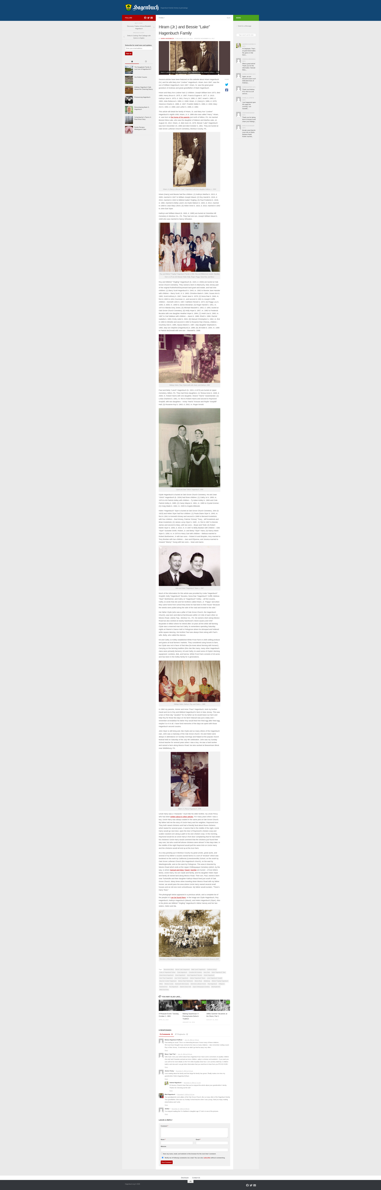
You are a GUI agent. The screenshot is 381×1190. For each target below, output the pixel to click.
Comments (167, 1034)
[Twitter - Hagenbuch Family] (148, 18)
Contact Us (196, 1178)
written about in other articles (181, 817)
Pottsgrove (222, 984)
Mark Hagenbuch (167, 38)
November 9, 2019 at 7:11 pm (192, 1082)
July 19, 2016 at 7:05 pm (192, 1040)
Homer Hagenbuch (209, 975)
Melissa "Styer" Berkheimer (185, 981)
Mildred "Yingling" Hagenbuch (220, 981)
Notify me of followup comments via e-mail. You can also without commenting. (194, 1158)
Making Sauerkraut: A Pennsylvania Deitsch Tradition (191, 1016)
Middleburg (207, 981)
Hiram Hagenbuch (180, 975)
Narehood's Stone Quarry (182, 984)
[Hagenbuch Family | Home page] (142, 7)
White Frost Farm (164, 989)
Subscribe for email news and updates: (138, 45)
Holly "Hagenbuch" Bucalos (194, 975)
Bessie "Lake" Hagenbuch (183, 969)
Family (162, 18)
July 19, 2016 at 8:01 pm (185, 1054)
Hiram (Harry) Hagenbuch (166, 975)
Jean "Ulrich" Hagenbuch (181, 978)
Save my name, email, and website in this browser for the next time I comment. (189, 1154)
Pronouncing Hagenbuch (142, 97)
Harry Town (207, 972)
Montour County (169, 984)
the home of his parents (180, 117)
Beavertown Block (169, 969)
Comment (164, 1126)
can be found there (178, 898)
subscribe (207, 1158)
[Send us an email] (151, 18)
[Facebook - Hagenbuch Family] (145, 18)
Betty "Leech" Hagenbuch (198, 969)
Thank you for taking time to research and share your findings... (249, 119)
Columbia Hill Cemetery (195, 972)
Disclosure (185, 1178)
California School (211, 969)
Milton (161, 984)
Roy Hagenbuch (173, 986)
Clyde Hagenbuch (182, 972)
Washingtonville (215, 986)
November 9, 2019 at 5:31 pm (184, 1071)
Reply (166, 1050)
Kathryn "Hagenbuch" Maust (197, 978)
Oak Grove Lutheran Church (198, 984)
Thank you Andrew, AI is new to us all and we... (248, 91)
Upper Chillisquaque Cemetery (201, 986)
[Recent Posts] (146, 62)
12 (205, 1002)
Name (163, 1139)
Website (163, 1146)
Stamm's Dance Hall (185, 986)
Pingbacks (182, 1034)
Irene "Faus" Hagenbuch (166, 978)
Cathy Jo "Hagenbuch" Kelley (167, 972)
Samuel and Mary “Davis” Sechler (183, 870)
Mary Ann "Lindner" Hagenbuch (167, 981)
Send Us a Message (244, 26)
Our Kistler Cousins (140, 77)
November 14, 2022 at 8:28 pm (180, 1109)
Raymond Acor (163, 986)
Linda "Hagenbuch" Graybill (214, 978)
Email (198, 1139)
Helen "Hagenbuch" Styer (219, 972)
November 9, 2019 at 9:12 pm (185, 1094)
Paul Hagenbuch (212, 984)
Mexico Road (198, 981)
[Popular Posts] (132, 62)
